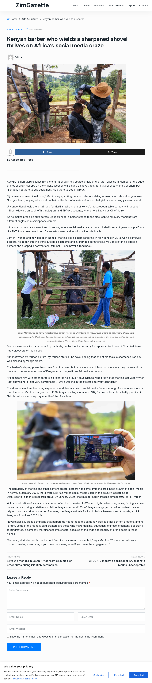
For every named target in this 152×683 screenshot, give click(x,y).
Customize (98, 675)
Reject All (119, 675)
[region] (76, 672)
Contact (143, 5)
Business (99, 5)
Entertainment (116, 5)
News (87, 5)
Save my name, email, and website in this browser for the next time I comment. (57, 636)
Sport (132, 5)
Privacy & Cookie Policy (25, 678)
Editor (18, 57)
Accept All (139, 675)
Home (75, 5)
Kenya (55, 227)
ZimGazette (32, 5)
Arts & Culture (29, 19)
